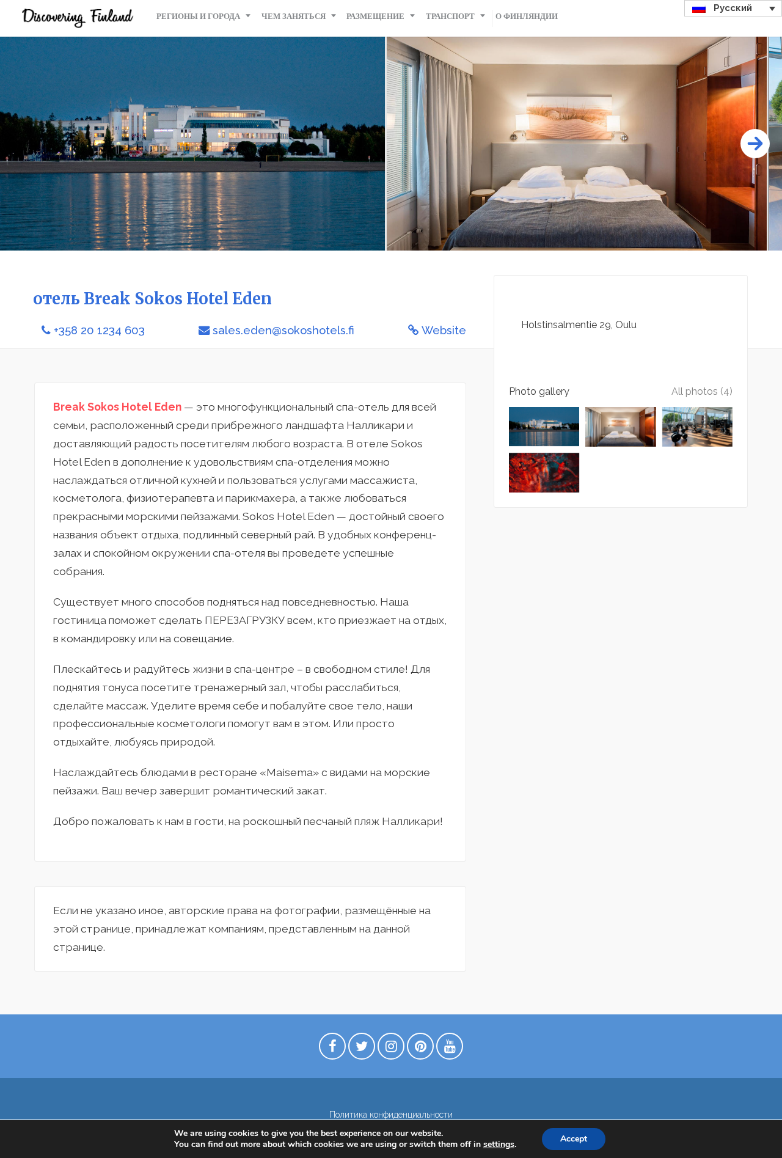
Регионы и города (198, 16)
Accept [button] (573, 1139)
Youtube (449, 1049)
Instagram (391, 1049)
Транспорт (450, 16)
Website (444, 330)
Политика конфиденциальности (391, 1115)
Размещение (375, 16)
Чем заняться (293, 16)
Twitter (361, 1049)
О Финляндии (526, 16)
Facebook (332, 1049)
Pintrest (420, 1049)
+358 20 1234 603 (99, 330)
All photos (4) (702, 391)
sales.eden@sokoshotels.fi (283, 330)
